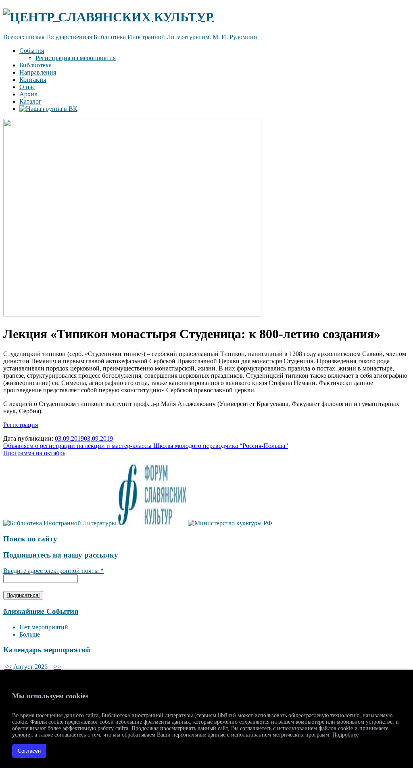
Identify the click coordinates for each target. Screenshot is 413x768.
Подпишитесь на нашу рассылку (60, 555)
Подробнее (345, 735)
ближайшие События (40, 611)
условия (21, 735)
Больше (29, 634)
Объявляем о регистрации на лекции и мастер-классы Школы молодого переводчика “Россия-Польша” (145, 445)
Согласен (29, 751)
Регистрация (20, 424)
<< (8, 666)
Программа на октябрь (34, 453)
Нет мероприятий (43, 627)
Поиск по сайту (30, 539)
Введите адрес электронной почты (53, 570)
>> (57, 666)
